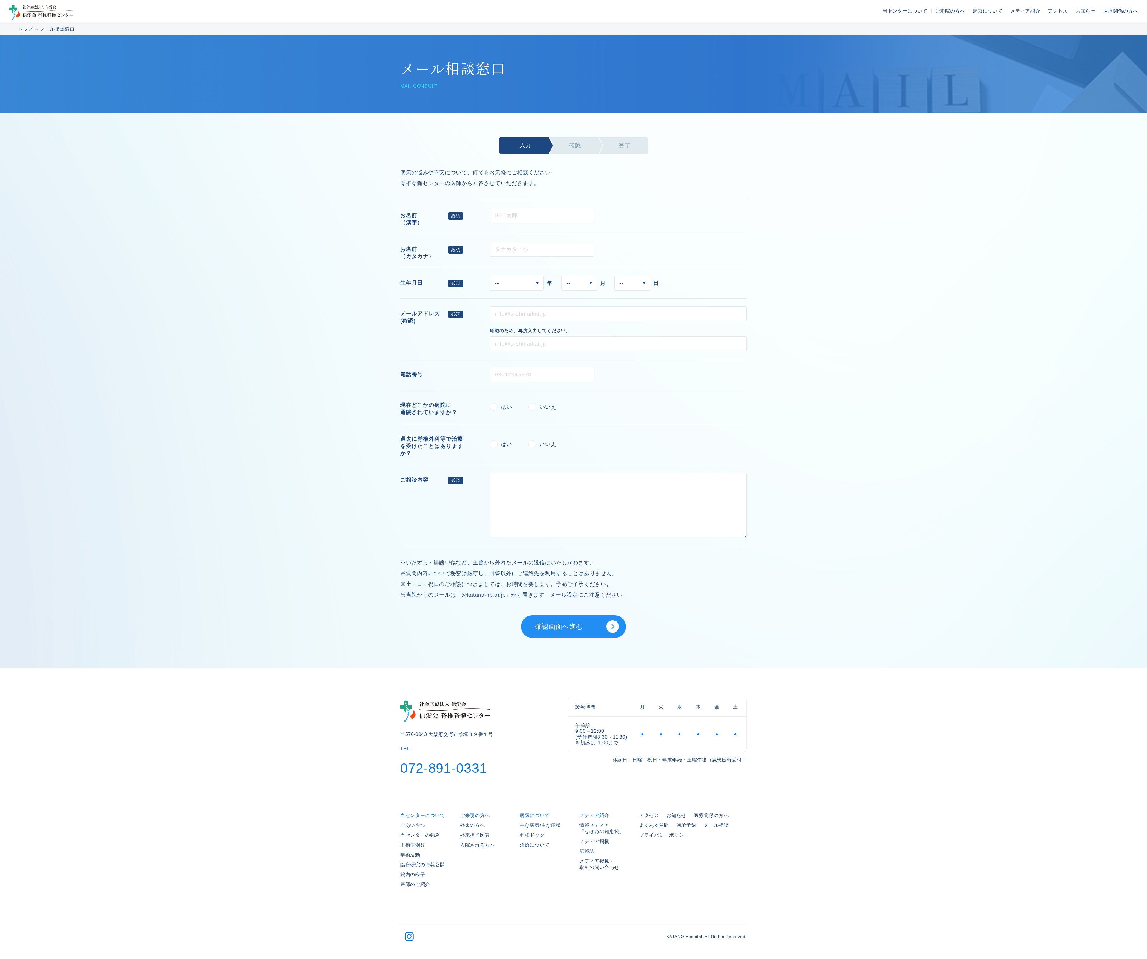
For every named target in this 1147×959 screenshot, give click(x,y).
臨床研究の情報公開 (422, 864)
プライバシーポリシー (664, 835)
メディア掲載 (594, 841)
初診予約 (687, 825)
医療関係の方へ (1120, 10)
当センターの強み (420, 835)
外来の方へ (472, 825)
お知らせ (1086, 10)
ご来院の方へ (950, 10)
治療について (535, 844)
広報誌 (586, 851)
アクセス (1058, 10)
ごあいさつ (412, 825)
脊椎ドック (532, 835)
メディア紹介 (1025, 10)
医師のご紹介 (415, 884)
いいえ (547, 407)
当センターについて (905, 10)
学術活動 (410, 854)
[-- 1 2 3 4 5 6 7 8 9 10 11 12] (579, 283)
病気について (988, 10)
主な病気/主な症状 (540, 825)
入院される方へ (477, 844)
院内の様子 (412, 874)
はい (506, 407)
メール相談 (716, 825)
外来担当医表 (475, 835)
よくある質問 (654, 825)
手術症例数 (412, 844)
